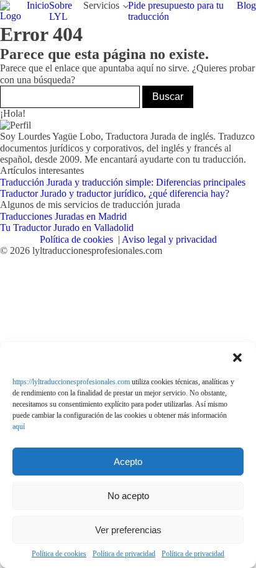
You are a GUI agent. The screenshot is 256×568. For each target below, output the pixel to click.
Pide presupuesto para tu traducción (176, 11)
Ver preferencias (128, 530)
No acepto (128, 495)
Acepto (128, 461)
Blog (246, 5)
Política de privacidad (124, 554)
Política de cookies (59, 554)
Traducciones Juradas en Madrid (63, 216)
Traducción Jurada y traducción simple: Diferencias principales (122, 182)
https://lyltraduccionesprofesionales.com (71, 381)
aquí (18, 426)
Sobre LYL (60, 11)
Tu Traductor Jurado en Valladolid (67, 227)
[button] (237, 357)
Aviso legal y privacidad (169, 239)
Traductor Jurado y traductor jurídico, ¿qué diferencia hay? (114, 193)
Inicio (38, 5)
